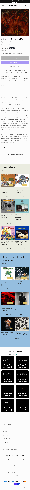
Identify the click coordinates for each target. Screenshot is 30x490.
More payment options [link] (15, 66)
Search (5, 431)
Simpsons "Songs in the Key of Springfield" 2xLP (7, 242)
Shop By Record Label (8, 428)
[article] (7, 362)
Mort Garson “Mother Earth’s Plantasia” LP (7, 282)
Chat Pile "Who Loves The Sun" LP (21, 215)
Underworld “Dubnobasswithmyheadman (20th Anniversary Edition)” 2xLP (21, 334)
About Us (5, 442)
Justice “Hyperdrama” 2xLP (7, 332)
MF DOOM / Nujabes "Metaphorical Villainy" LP (21, 189)
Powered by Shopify (21, 487)
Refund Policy (6, 438)
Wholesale (6, 446)
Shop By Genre (7, 424)
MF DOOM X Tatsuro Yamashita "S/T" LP (7, 189)
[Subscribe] (23, 459)
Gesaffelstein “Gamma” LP (21, 306)
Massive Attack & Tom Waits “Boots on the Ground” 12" (7, 307)
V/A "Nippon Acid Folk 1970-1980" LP (7, 215)
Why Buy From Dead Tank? (10, 449)
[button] (3, 5)
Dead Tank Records (12, 487)
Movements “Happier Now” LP (22, 281)
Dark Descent (5, 45)
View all (4, 170)
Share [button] (4, 147)
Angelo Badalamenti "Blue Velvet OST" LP (21, 242)
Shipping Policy (7, 435)
